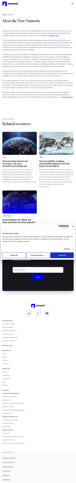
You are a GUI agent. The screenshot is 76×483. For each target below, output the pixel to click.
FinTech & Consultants (9, 341)
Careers (4, 357)
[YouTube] (46, 313)
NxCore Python (6, 427)
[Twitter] (38, 313)
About (4, 354)
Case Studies (6, 378)
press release (67, 97)
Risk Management (7, 327)
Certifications (6, 479)
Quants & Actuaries (8, 334)
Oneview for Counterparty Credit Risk (13, 403)
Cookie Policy (6, 475)
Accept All (62, 255)
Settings (67, 249)
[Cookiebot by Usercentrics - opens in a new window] (60, 226)
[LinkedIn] (29, 313)
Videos (4, 382)
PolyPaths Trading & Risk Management (13, 410)
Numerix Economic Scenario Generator (13, 443)
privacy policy (57, 239)
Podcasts (5, 385)
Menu (72, 3)
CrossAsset (5, 433)
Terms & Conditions (8, 466)
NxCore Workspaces (8, 423)
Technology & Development (10, 337)
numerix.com (54, 35)
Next (38, 277)
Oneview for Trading (8, 407)
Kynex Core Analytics (8, 440)
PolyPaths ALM (6, 413)
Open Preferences (37, 255)
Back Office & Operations (9, 331)
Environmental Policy (8, 462)
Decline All (14, 255)
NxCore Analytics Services (10, 420)
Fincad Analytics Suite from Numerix (13, 436)
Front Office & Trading (8, 324)
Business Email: (19, 270)
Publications (6, 375)
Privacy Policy (6, 471)
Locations (5, 360)
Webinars (5, 372)
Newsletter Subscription (9, 458)
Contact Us (5, 364)
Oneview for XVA (7, 400)
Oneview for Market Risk (9, 397)
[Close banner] (73, 226)
